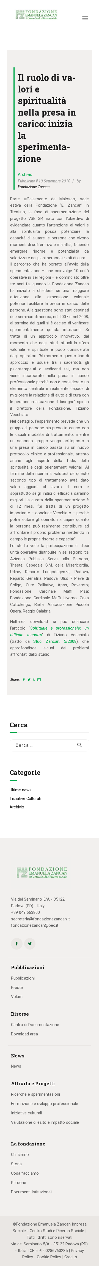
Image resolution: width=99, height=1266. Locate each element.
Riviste (17, 987)
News (16, 1066)
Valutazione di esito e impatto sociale (45, 1122)
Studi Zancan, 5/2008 (55, 641)
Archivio (25, 174)
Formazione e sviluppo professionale (44, 1103)
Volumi (17, 996)
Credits (70, 1256)
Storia (16, 1163)
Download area (24, 1034)
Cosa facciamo (25, 1173)
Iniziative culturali (26, 1113)
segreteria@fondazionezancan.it (40, 919)
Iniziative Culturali (25, 798)
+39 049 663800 (25, 912)
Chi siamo (20, 1154)
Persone (18, 1182)
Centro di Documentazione (35, 1024)
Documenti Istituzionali (31, 1192)
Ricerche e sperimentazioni (35, 1094)
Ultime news (21, 790)
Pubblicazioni (23, 978)
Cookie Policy (49, 1256)
